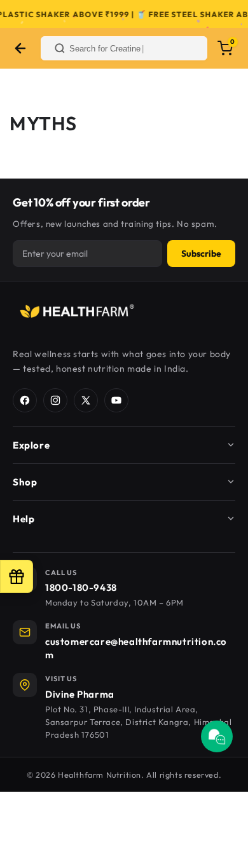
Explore (31, 445)
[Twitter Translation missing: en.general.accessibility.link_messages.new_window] (86, 400)
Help (23, 519)
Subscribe (201, 253)
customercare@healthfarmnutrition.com (136, 648)
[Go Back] (20, 48)
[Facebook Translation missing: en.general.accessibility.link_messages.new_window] (25, 400)
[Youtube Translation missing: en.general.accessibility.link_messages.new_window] (116, 400)
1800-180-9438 (81, 587)
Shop (25, 482)
